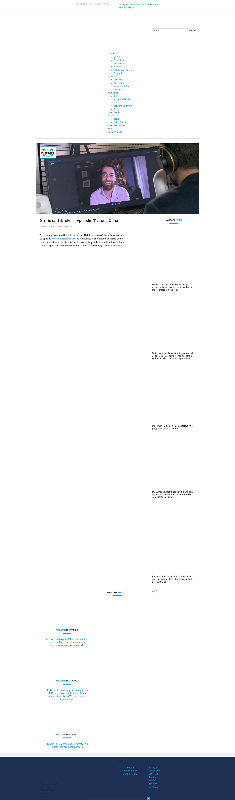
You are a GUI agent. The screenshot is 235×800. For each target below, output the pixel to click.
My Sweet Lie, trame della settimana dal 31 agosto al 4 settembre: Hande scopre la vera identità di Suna (173, 494)
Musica (111, 76)
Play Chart (118, 83)
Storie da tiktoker (122, 99)
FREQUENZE (81, 4)
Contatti (117, 73)
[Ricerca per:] (169, 30)
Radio (111, 53)
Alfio (120, 245)
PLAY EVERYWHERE (100, 4)
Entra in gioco (115, 131)
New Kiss (118, 79)
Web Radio (118, 89)
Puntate (117, 66)
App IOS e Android (123, 70)
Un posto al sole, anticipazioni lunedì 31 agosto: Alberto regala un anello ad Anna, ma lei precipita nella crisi (172, 287)
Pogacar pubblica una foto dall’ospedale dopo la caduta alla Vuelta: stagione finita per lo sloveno (172, 579)
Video (111, 115)
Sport (116, 102)
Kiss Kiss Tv (114, 112)
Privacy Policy (130, 770)
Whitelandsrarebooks (63, 238)
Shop (110, 128)
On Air (116, 56)
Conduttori (119, 60)
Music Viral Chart (122, 86)
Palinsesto (118, 63)
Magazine (113, 92)
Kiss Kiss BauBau (116, 125)
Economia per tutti (123, 105)
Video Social (119, 122)
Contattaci (128, 767)
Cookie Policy (130, 774)
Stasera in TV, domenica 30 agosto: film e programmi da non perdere (172, 427)
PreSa (116, 109)
